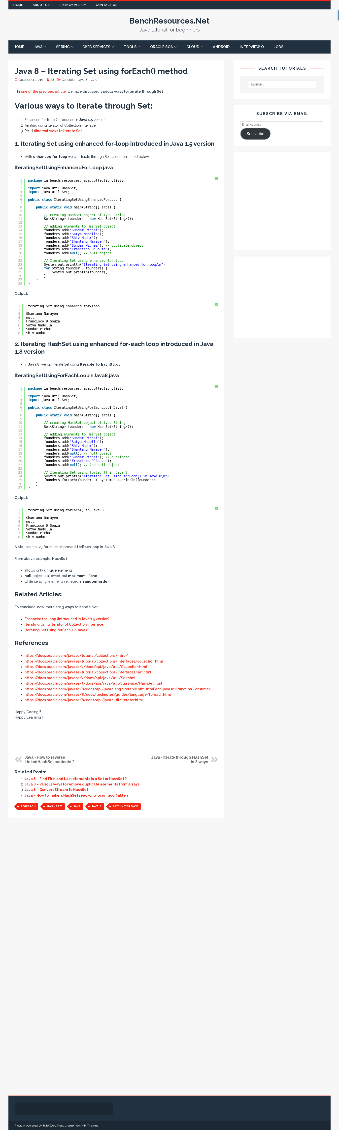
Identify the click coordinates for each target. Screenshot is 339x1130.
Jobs (278, 47)
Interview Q (252, 47)
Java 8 (83, 80)
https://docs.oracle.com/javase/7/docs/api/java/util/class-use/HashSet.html (93, 683)
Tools (130, 47)
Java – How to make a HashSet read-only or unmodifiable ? (76, 795)
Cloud (193, 47)
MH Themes (89, 1125)
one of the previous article (43, 91)
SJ (52, 80)
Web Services (96, 47)
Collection (69, 80)
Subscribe (255, 134)
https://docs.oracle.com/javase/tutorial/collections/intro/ (76, 656)
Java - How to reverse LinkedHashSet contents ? (50, 759)
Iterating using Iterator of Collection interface (64, 624)
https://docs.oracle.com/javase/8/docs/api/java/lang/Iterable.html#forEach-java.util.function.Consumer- (118, 689)
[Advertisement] (116, 737)
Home (18, 5)
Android (221, 47)
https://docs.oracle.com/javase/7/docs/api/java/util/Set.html (80, 678)
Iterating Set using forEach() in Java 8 (56, 630)
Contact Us (106, 5)
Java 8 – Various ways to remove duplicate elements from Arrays (82, 784)
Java (38, 47)
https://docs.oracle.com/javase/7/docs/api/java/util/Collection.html (86, 667)
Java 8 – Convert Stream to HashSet (56, 790)
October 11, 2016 (31, 80)
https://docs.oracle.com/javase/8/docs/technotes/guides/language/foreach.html (98, 694)
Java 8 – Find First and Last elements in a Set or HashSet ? (76, 779)
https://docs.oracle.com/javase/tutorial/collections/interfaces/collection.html (94, 661)
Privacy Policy (73, 5)
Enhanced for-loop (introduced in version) (67, 619)
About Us (41, 5)
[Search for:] (282, 84)
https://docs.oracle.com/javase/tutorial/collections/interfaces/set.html (88, 672)
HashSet (54, 806)
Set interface (125, 806)
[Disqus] (116, 892)
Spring (63, 47)
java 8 (97, 806)
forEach (28, 806)
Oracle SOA (161, 47)
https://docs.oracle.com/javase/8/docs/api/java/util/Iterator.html (84, 700)
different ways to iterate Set (58, 131)
